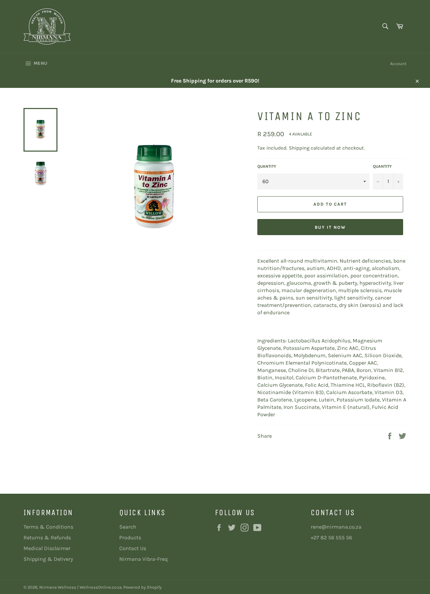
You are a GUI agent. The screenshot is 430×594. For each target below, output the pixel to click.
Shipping (299, 148)
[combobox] (384, 26)
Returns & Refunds (47, 537)
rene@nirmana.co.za (336, 527)
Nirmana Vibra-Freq (143, 559)
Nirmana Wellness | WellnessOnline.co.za (80, 587)
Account (398, 63)
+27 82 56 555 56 (331, 537)
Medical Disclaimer (47, 548)
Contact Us (132, 548)
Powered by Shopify (142, 587)
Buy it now (330, 227)
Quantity (266, 166)
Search (127, 527)
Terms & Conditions (48, 527)
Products (130, 537)
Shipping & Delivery (48, 559)
